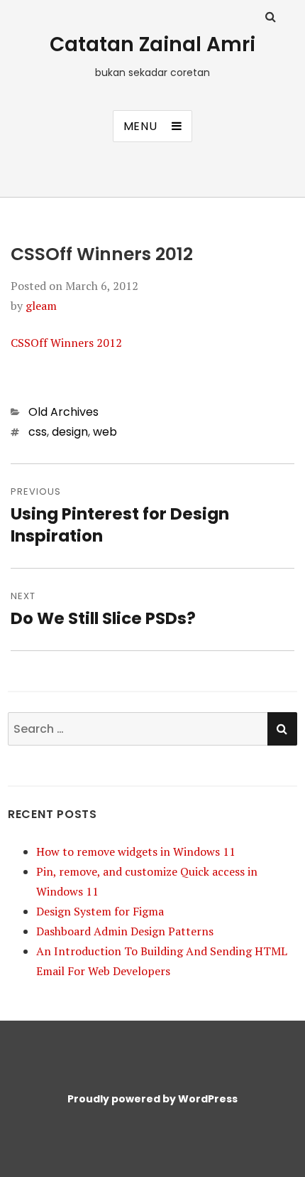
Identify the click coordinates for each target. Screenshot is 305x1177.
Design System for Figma (100, 911)
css (37, 432)
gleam (41, 305)
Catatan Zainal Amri (152, 44)
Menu (140, 126)
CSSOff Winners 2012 (66, 342)
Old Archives (63, 412)
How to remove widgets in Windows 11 (135, 851)
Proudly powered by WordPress (152, 1099)
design (70, 432)
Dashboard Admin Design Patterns (125, 931)
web (105, 432)
